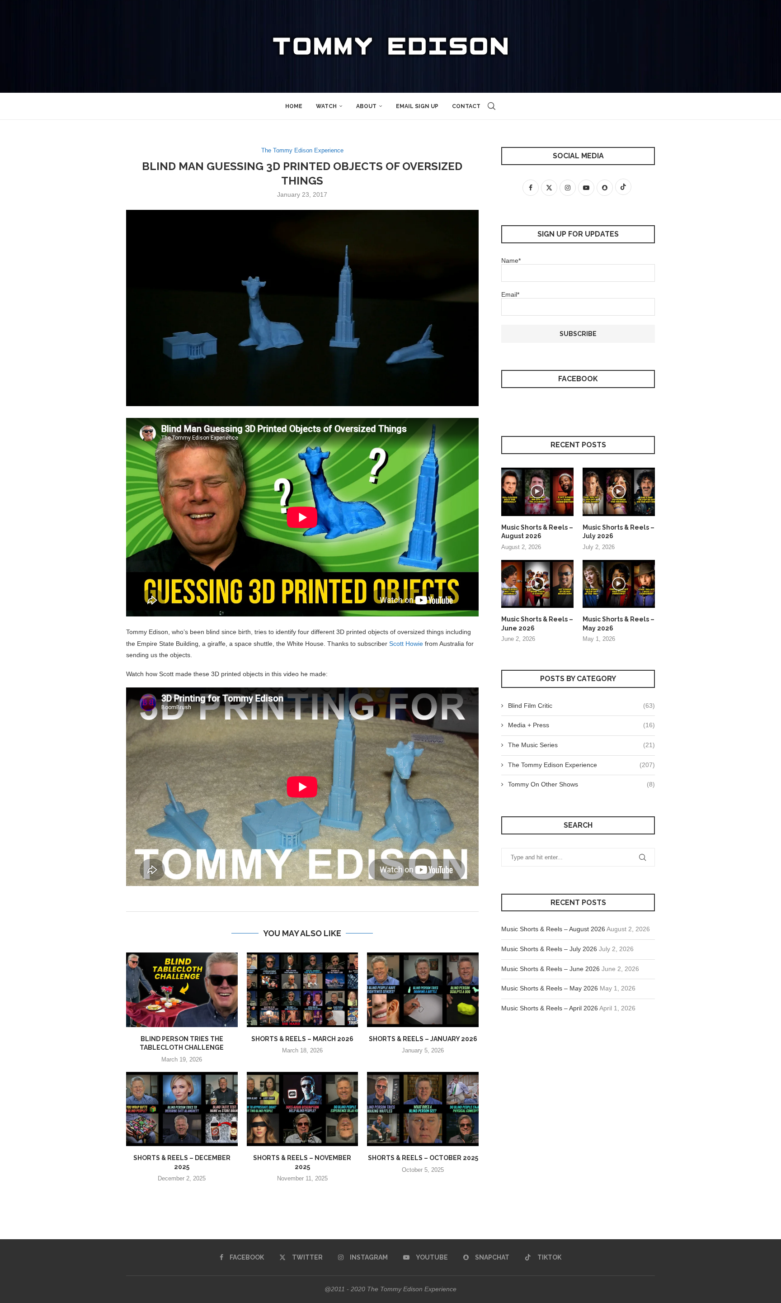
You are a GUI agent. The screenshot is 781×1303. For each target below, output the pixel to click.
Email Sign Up (417, 106)
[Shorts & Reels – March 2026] (302, 989)
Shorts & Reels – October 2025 (423, 1157)
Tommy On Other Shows (581, 784)
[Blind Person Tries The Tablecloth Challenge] (182, 989)
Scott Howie (406, 643)
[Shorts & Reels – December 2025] (182, 1109)
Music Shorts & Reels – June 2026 (537, 624)
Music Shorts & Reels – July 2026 (618, 532)
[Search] (491, 106)
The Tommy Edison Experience (581, 764)
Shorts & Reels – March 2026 (302, 1038)
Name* (511, 260)
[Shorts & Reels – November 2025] (302, 1109)
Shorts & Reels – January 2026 (423, 1038)
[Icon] (537, 491)
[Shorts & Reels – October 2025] (423, 1109)
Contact (466, 106)
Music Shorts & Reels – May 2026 (618, 624)
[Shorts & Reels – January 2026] (423, 989)
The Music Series (581, 745)
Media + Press (581, 725)
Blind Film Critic (581, 705)
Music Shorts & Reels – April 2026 (549, 1008)
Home (293, 106)
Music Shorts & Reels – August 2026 (537, 532)
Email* (510, 294)
